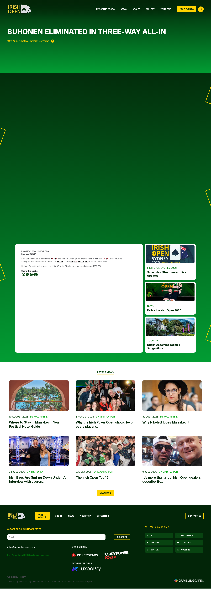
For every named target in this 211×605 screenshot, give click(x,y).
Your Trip (85, 516)
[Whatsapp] (36, 274)
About (58, 516)
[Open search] (201, 9)
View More (105, 493)
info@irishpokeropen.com (21, 547)
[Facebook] (23, 274)
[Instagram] (32, 274)
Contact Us (194, 516)
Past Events (42, 516)
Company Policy (16, 576)
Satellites (103, 516)
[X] (27, 274)
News (71, 516)
